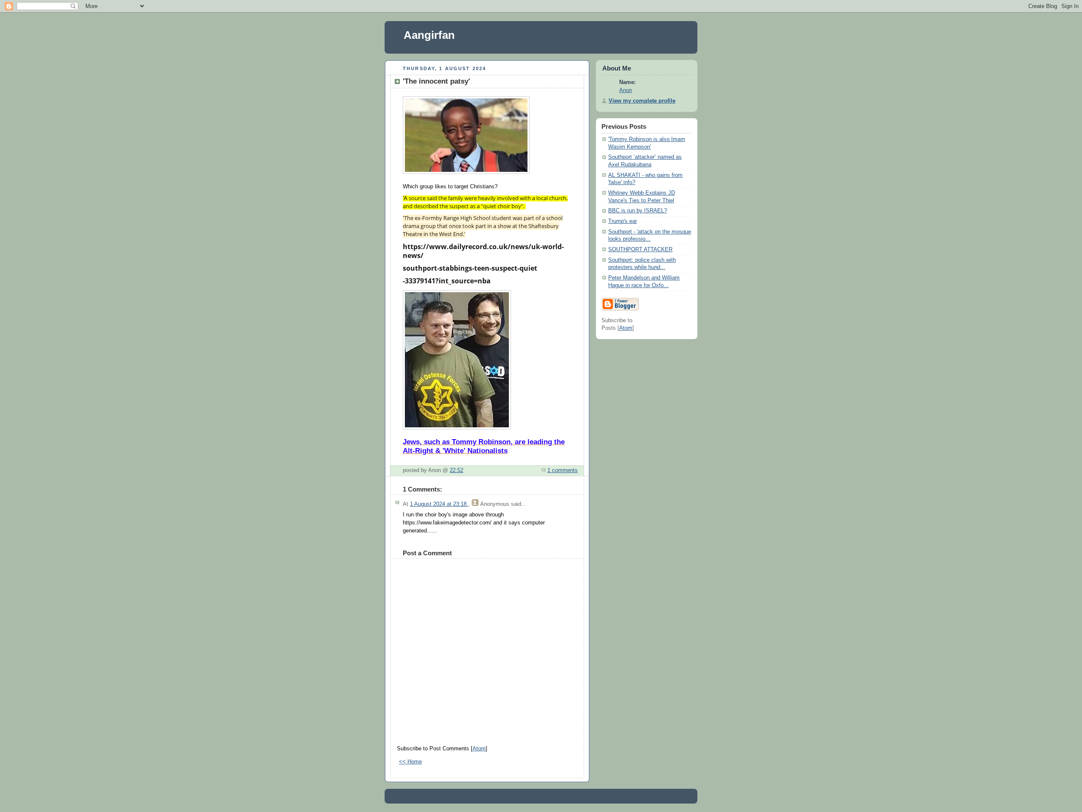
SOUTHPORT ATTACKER (640, 250)
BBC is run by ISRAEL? (637, 211)
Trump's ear (622, 221)
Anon (625, 90)
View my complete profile (642, 101)
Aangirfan (429, 35)
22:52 (456, 470)
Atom (479, 749)
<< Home (410, 762)
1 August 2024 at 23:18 (439, 504)
